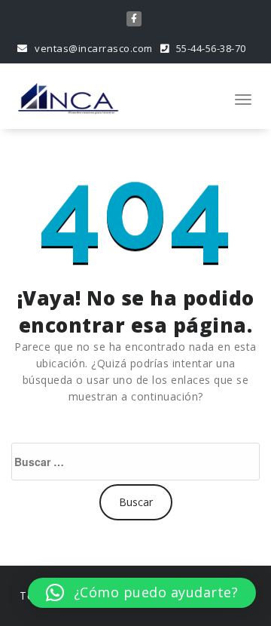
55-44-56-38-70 (209, 48)
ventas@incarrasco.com (92, 48)
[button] (142, 593)
